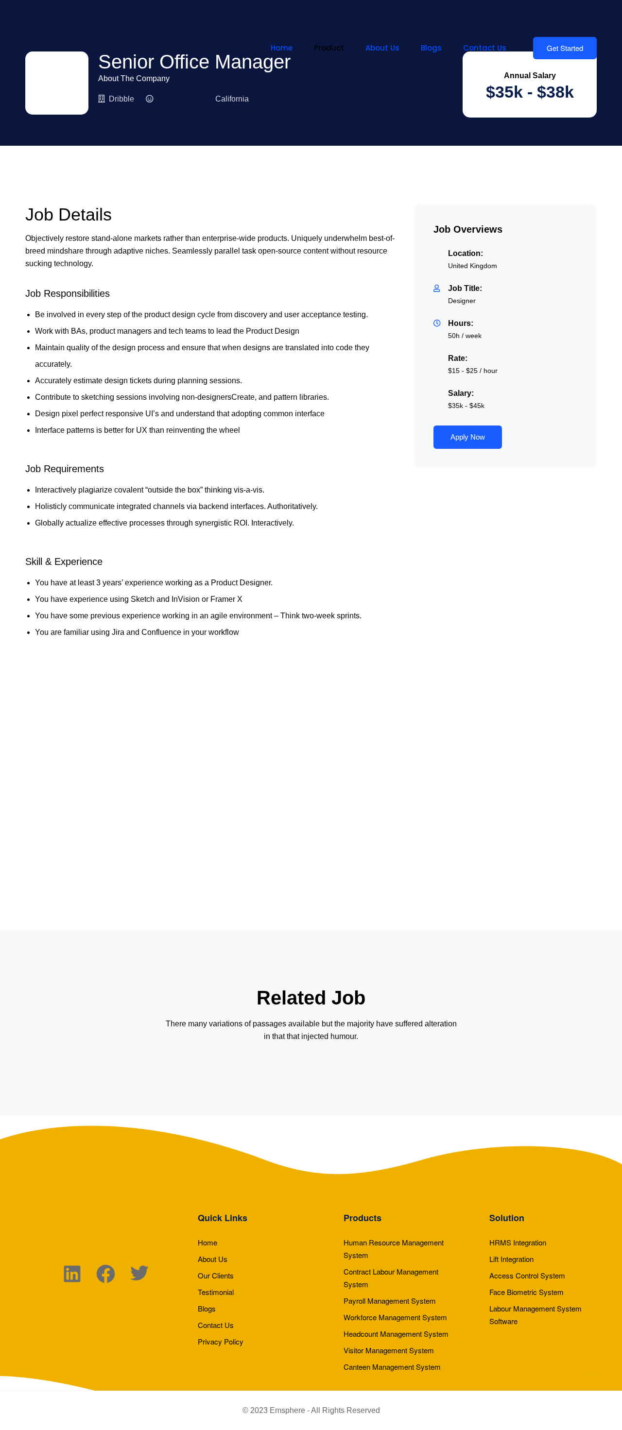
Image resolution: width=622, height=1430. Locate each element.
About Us (382, 48)
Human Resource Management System (394, 1248)
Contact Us (484, 48)
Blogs (431, 48)
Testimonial (216, 1292)
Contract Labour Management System (391, 1277)
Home (282, 48)
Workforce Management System (395, 1317)
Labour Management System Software (535, 1314)
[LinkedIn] (72, 1276)
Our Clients (216, 1275)
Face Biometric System (526, 1292)
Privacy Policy (220, 1341)
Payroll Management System (390, 1300)
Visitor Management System (389, 1350)
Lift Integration (511, 1259)
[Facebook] (106, 1276)
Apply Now (467, 437)
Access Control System (527, 1275)
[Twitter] (139, 1276)
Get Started (565, 48)
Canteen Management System (392, 1367)
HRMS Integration (517, 1242)
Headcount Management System (396, 1333)
